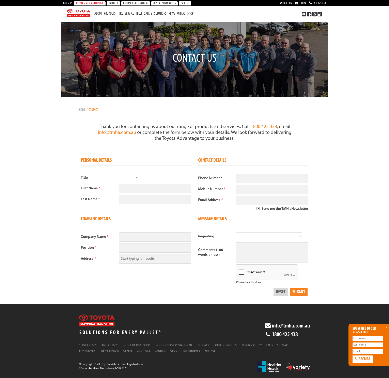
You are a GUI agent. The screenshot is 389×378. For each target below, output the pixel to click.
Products (110, 14)
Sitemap (282, 345)
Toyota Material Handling (90, 3)
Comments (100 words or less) (210, 252)
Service (129, 14)
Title (84, 178)
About (98, 14)
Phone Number (210, 178)
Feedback (203, 345)
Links (269, 345)
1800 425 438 (319, 3)
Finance (210, 350)
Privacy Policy (252, 345)
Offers (181, 14)
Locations (287, 3)
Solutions (160, 14)
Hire (120, 14)
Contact (303, 3)
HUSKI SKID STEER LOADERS (135, 3)
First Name (90, 188)
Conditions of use (226, 345)
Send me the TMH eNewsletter (285, 209)
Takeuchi (113, 3)
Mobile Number (211, 189)
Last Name (90, 199)
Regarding (206, 236)
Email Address (210, 200)
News (172, 14)
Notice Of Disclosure (137, 345)
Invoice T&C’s (110, 345)
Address (88, 259)
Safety (148, 14)
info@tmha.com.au (117, 132)
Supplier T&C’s (88, 345)
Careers (185, 3)
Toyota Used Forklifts (164, 3)
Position (88, 248)
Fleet (139, 14)
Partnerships (192, 350)
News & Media (110, 350)
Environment (88, 350)
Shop (190, 14)
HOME (82, 110)
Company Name (95, 237)
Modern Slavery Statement (173, 345)
